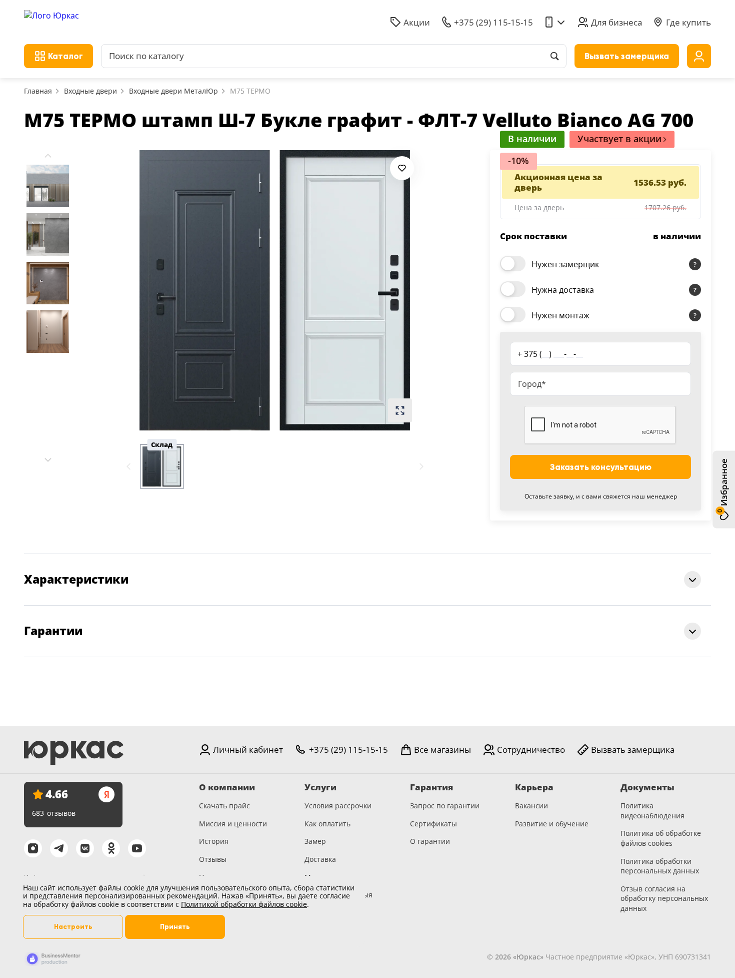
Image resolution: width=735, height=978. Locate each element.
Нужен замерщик (565, 264)
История (213, 841)
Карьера (534, 787)
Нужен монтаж (561, 315)
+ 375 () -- (550, 353)
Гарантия (431, 787)
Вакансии (531, 805)
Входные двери (90, 91)
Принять (175, 926)
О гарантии (430, 841)
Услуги (320, 787)
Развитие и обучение (551, 823)
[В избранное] (402, 168)
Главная (38, 91)
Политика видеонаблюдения (652, 810)
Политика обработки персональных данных (659, 866)
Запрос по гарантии (445, 805)
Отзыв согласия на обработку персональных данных (664, 898)
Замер (315, 841)
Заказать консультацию (601, 467)
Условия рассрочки (338, 805)
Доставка (320, 859)
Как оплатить (327, 823)
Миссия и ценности (233, 823)
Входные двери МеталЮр (173, 91)
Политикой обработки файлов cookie (244, 904)
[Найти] (554, 56)
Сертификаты (433, 823)
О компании (227, 787)
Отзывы (212, 859)
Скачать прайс (224, 805)
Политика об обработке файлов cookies (660, 838)
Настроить (73, 926)
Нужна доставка (563, 289)
